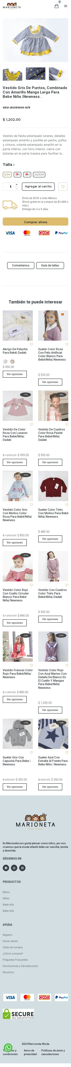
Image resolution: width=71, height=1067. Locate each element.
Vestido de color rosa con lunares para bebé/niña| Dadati (15, 435)
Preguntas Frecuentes (15, 959)
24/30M (39, 174)
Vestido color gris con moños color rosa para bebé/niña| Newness (17, 515)
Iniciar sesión (10, 941)
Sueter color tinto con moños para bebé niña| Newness (53, 513)
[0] (57, 6)
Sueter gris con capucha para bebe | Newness (16, 761)
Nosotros (8, 972)
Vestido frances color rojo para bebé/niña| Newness (18, 673)
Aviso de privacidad (30, 1052)
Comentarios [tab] (20, 265)
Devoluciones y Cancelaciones (20, 966)
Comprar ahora (35, 222)
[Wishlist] (62, 187)
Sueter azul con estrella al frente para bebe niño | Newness (53, 761)
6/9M (7, 174)
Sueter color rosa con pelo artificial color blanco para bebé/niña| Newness (52, 354)
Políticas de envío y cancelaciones (53, 1052)
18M (27, 174)
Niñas (6, 898)
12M (17, 174)
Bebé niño (8, 904)
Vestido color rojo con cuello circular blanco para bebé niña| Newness (16, 595)
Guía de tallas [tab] (50, 265)
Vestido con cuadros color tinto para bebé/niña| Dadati (52, 593)
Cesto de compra (13, 947)
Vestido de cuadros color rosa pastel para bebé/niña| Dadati (51, 435)
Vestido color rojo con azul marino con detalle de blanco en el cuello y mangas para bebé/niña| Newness (52, 679)
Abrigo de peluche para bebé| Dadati (15, 350)
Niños (6, 892)
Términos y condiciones (10, 1052)
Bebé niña (8, 910)
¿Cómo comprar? (13, 953)
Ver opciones (15, 374)
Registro (7, 934)
